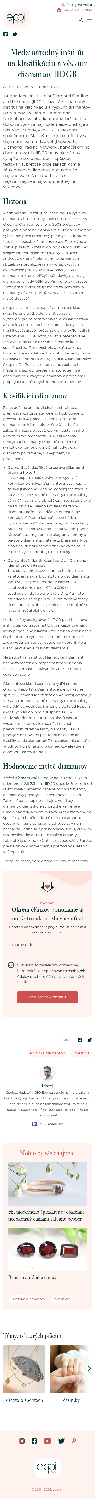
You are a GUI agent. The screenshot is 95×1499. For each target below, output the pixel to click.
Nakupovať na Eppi (77, 9)
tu (19, 982)
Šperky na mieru (79, 5)
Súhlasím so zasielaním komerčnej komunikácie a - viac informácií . (51, 974)
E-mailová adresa (24, 945)
